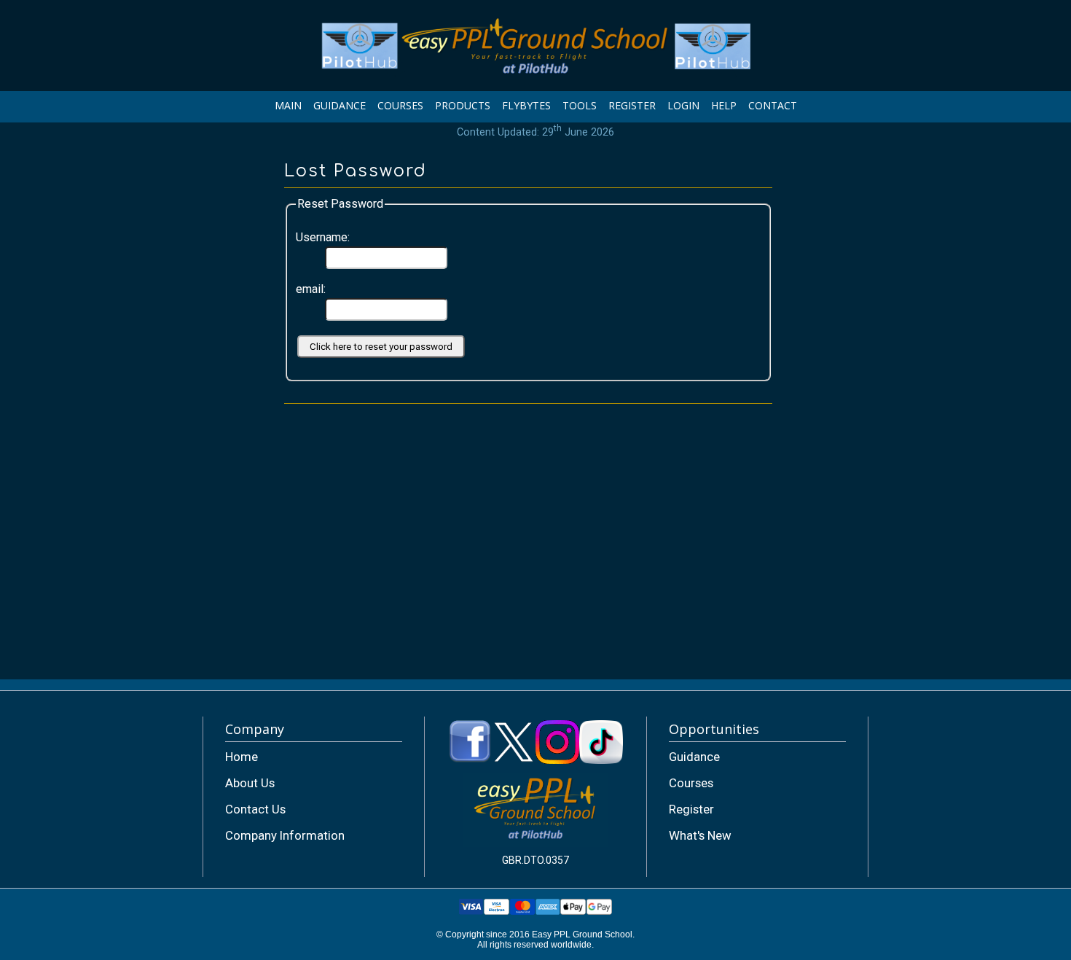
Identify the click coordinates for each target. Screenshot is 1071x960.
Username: (323, 237)
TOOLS (579, 105)
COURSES (400, 105)
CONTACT (772, 105)
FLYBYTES (526, 105)
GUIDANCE (339, 105)
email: (311, 289)
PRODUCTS (462, 105)
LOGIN (683, 105)
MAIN (288, 105)
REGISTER (632, 105)
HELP (724, 105)
